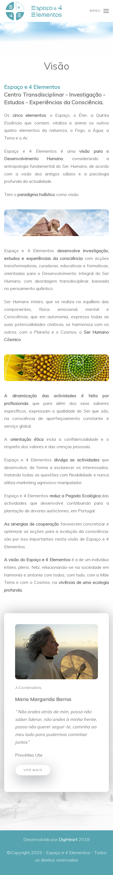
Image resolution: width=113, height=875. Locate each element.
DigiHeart (68, 839)
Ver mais (33, 770)
